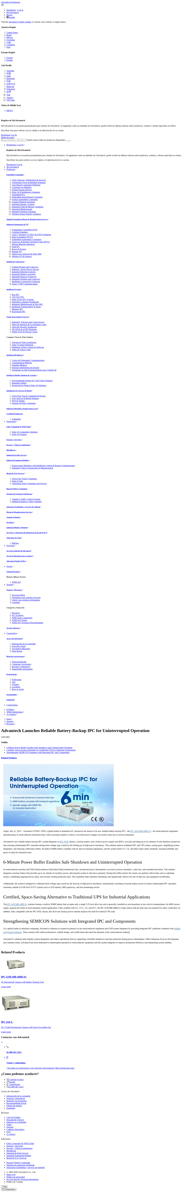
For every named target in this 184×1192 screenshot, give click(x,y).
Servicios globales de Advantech (18, 551)
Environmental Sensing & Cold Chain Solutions (32, 380)
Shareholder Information (22, 669)
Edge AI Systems (19, 434)
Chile (8, 42)
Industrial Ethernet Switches (24, 272)
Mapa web (10, 1174)
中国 (8, 73)
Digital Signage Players (22, 190)
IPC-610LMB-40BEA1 (141, 831)
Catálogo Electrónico (15, 1129)
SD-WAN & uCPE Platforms (24, 329)
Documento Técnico (15, 1120)
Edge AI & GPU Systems (23, 299)
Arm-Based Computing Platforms (26, 185)
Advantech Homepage (10, 2)
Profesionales (11, 674)
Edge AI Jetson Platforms (22, 345)
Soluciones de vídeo (13, 538)
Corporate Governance (21, 664)
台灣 (8, 91)
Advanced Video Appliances (24, 342)
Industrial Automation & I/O (17, 224)
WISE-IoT (16, 582)
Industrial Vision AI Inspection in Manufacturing (32, 468)
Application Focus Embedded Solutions (29, 182)
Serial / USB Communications (25, 284)
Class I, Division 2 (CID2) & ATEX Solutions (31, 234)
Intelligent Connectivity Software (26, 281)
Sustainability (11, 695)
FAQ (8, 1132)
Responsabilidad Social (16, 1103)
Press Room (17, 651)
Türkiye (9, 97)
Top (5, 1187)
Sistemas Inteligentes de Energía (25, 367)
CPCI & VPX (18, 297)
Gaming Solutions (13, 517)
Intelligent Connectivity (15, 262)
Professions (17, 679)
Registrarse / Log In (14, 145)
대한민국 (10, 84)
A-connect (10, 1134)
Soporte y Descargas (14, 590)
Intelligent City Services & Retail (19, 391)
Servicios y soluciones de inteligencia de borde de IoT (26, 533)
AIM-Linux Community (22, 618)
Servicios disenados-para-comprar (19, 556)
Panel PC (16, 247)
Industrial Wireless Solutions (24, 211)
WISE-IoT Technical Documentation (27, 623)
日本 (8, 81)
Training (15, 684)
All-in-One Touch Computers (24, 479)
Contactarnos (12, 705)
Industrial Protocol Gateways (24, 277)
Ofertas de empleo (14, 1106)
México (9, 37)
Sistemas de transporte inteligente (19, 494)
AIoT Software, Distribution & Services (29, 180)
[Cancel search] (69, 140)
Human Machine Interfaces (23, 244)
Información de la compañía (24, 644)
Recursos (16, 613)
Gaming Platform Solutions (23, 202)
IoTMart (10, 709)
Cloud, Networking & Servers (17, 317)
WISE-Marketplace (14, 712)
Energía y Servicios (14, 440)
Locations (16, 687)
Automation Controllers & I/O (24, 230)
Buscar (9, 15)
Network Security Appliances (24, 327)
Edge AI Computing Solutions (25, 432)
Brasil (8, 35)
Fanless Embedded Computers (25, 199)
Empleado (10, 700)
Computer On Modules (22, 187)
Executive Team (19, 646)
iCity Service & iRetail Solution (25, 398)
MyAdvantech (12, 12)
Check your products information (26, 600)
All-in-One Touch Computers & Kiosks (29, 396)
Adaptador (16, 419)
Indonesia (10, 78)
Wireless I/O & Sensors (22, 256)
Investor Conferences (21, 666)
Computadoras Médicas (22, 363)
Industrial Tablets (19, 383)
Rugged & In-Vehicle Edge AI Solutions (29, 385)
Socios (9, 566)
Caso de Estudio (13, 1117)
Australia (10, 71)
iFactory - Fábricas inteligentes (18, 445)
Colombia (10, 45)
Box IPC (15, 294)
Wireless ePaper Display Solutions (26, 214)
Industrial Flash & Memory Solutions (27, 207)
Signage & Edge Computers (24, 403)
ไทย (8, 95)
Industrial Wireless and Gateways (26, 279)
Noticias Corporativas (15, 1098)
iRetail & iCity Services (15, 473)
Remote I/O (17, 251)
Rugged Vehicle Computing (16, 489)
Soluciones (11, 421)
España (12, 17)
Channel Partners (13, 572)
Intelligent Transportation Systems (26, 307)
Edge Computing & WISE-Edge (18, 427)
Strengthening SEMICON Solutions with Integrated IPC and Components (37, 752)
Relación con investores (15, 656)
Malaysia (10, 86)
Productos (10, 169)
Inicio (8, 719)
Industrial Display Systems (23, 204)
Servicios (10, 545)
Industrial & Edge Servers (16, 455)
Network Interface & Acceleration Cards (29, 324)
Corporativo (11, 633)
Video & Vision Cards (21, 350)
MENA (9, 110)
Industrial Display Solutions (17, 528)
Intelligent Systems (13, 289)
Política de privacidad (15, 1177)
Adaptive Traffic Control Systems (26, 499)
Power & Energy (19, 249)
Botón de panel (7, 137)
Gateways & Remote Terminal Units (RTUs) (31, 242)
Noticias (9, 1127)
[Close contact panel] (2, 1042)
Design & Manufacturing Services (19, 512)
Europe (9, 58)
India (8, 76)
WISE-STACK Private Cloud (24, 332)
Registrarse (11, 10)
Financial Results (19, 662)
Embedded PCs (18, 194)
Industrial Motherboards (22, 209)
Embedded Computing (14, 175)
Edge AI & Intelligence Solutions (26, 192)
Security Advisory (13, 628)
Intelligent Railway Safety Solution (27, 501)
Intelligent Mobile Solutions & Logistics (21, 375)
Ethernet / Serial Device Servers (25, 269)
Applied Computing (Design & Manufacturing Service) (27, 219)
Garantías (16, 602)
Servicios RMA (18, 595)
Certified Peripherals (14, 414)
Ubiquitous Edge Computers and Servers (29, 483)
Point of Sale (17, 481)
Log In (20, 10)
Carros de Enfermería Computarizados (28, 360)
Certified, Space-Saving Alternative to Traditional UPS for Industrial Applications (41, 750)
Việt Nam (10, 100)
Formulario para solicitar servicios (26, 597)
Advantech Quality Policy (16, 561)
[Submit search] (67, 140)
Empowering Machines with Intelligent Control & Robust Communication (43, 465)
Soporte (9, 584)
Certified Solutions (20, 232)
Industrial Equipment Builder (17, 460)
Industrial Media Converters (24, 274)
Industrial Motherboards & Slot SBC (27, 304)
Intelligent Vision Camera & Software (28, 347)
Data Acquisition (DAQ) (22, 237)
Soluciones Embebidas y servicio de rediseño (23, 507)
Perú (8, 47)
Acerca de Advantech (14, 639)
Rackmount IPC (19, 311)
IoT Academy (18, 615)
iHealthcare (10, 450)
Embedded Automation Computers (26, 239)
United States (12, 32)
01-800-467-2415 (16, 1087)
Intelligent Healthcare (14, 355)
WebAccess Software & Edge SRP (27, 254)
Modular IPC (17, 309)
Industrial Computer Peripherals (25, 302)
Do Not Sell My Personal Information (22, 1179)
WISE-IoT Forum (19, 620)
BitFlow (15, 543)
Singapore (10, 89)
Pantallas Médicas (19, 365)
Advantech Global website (19, 22)
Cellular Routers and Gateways (25, 267)
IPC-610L (64, 841)
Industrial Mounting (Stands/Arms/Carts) (22, 409)
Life (13, 682)
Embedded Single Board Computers (27, 197)
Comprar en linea (16, 1079)
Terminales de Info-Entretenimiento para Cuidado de (34, 370)
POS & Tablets (18, 401)
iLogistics (10, 522)
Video (9, 1124)
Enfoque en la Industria (16, 1122)
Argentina (10, 40)
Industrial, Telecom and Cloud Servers (28, 322)
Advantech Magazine (21, 649)
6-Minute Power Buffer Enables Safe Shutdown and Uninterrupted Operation (39, 747)
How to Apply (18, 689)
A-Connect (11, 714)
